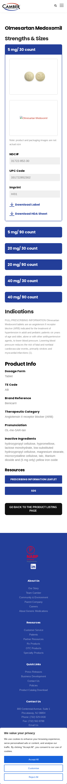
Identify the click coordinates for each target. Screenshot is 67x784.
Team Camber (33, 592)
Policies (33, 685)
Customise (33, 768)
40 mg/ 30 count (23, 280)
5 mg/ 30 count (21, 49)
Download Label (27, 205)
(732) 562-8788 (36, 721)
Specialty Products (34, 652)
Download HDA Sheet (31, 214)
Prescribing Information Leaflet (33, 479)
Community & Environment (33, 597)
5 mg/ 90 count (22, 232)
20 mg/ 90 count (23, 264)
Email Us (33, 725)
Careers (33, 606)
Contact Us (33, 680)
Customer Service (33, 630)
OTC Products (33, 648)
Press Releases (33, 671)
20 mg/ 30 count (23, 248)
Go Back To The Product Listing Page (33, 509)
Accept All (34, 759)
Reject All (33, 777)
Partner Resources (33, 639)
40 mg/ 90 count (23, 297)
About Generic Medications (33, 611)
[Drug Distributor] (32, 554)
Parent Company (34, 602)
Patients (33, 634)
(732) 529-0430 (38, 717)
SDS (33, 490)
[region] (33, 756)
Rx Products (33, 643)
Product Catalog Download (33, 690)
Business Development (33, 676)
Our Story (33, 588)
